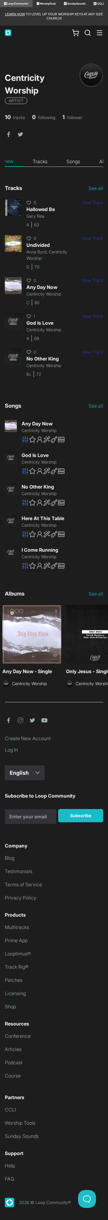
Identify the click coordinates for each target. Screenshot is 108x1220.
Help (10, 1166)
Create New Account (28, 738)
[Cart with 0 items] (75, 32)
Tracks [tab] (40, 161)
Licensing (15, 993)
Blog (9, 858)
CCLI (10, 1110)
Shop (10, 1007)
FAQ (9, 1179)
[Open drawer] (99, 32)
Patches (13, 980)
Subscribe (80, 815)
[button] (8, 134)
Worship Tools (20, 1123)
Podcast (13, 1062)
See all (95, 188)
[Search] (87, 32)
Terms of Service (23, 884)
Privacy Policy (20, 898)
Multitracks (17, 927)
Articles (13, 1049)
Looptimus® (18, 954)
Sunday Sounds (22, 1136)
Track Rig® (16, 967)
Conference (18, 1036)
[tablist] (54, 161)
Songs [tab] (73, 161)
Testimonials (18, 871)
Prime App (16, 940)
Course (13, 1076)
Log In (11, 750)
